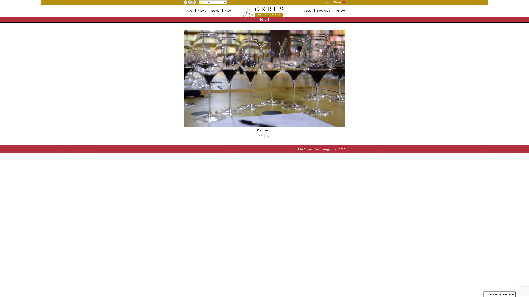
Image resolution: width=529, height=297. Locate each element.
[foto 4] (264, 78)
